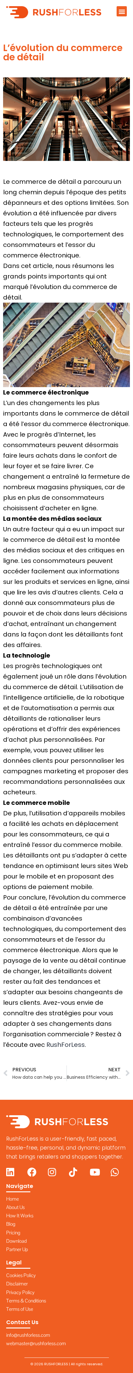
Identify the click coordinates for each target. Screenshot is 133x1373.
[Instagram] (54, 1172)
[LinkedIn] (12, 1172)
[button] (122, 11)
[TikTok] (75, 1172)
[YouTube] (96, 1172)
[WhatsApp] (117, 1172)
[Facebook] (34, 1172)
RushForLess (65, 1044)
